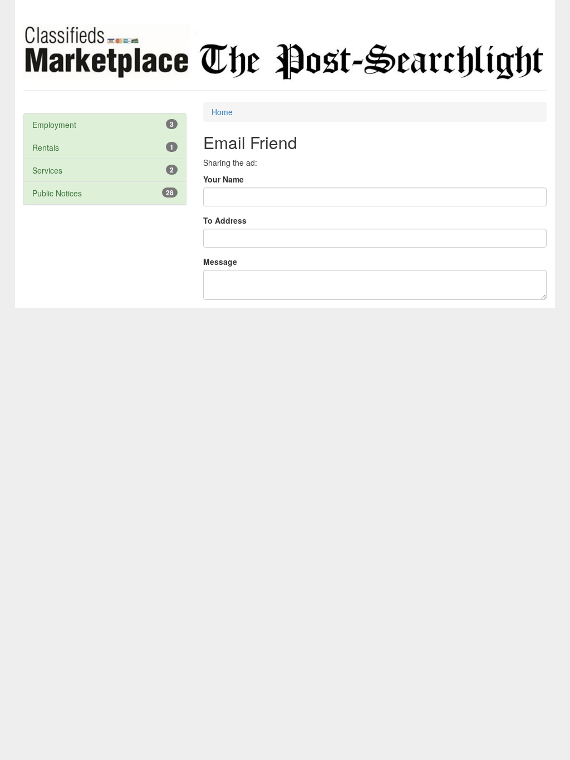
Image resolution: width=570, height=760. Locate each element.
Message (220, 261)
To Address (225, 220)
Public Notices (57, 193)
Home (222, 111)
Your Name (223, 179)
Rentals (45, 147)
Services (47, 170)
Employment (54, 124)
